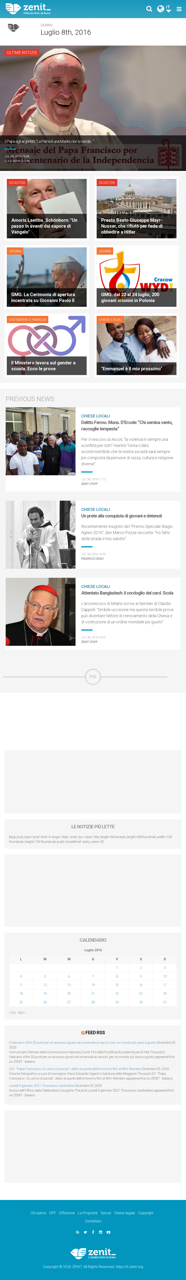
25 (21, 1002)
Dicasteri (17, 183)
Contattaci (93, 1221)
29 (117, 1002)
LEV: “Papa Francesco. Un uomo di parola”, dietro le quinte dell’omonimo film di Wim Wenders (75, 1069)
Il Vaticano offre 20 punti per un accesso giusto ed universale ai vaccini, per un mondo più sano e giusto (83, 1042)
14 (93, 985)
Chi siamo (38, 1213)
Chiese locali (110, 320)
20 (69, 993)
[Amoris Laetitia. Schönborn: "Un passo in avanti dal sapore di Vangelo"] (47, 208)
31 (165, 1002)
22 (117, 993)
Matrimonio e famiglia (27, 320)
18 (21, 993)
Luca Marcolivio (17, 161)
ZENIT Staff (89, 483)
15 (117, 985)
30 (141, 1002)
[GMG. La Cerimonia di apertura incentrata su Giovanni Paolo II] (47, 276)
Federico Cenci (92, 558)
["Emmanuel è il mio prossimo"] (136, 345)
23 (141, 993)
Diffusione (67, 1213)
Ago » (22, 1012)
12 (45, 985)
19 (45, 993)
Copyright (145, 1213)
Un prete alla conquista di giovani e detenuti (121, 516)
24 (165, 993)
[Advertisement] (93, 721)
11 (21, 985)
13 (69, 985)
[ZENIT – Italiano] (52, 9)
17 (165, 985)
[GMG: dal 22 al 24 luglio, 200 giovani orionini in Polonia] (136, 276)
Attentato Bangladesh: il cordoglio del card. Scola (127, 593)
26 (45, 1002)
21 (93, 993)
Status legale (124, 1213)
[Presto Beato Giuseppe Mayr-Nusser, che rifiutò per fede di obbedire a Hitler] (136, 208)
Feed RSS (95, 1032)
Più (93, 677)
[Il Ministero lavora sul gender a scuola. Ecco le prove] (47, 345)
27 (69, 1002)
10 (165, 976)
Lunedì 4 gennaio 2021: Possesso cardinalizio (42, 1085)
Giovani (15, 251)
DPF (52, 1213)
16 (141, 985)
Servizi (106, 1213)
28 (93, 1002)
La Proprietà (88, 1213)
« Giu (12, 1012)
